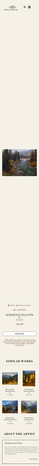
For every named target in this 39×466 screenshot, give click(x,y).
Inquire (19, 334)
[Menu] (29, 7)
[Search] (25, 7)
